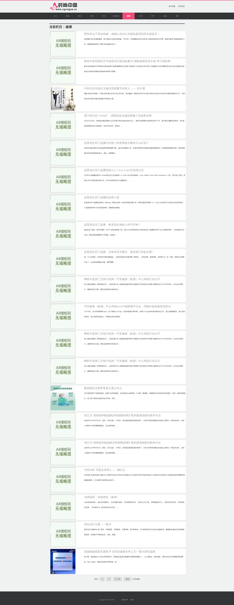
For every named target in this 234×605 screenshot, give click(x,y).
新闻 (67, 16)
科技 (92, 16)
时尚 (104, 16)
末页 (127, 579)
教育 (177, 16)
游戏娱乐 (116, 16)
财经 (79, 16)
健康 (128, 16)
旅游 (165, 16)
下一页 (117, 579)
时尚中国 (118, 600)
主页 (55, 16)
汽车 (140, 16)
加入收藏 (172, 6)
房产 (153, 16)
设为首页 (181, 6)
